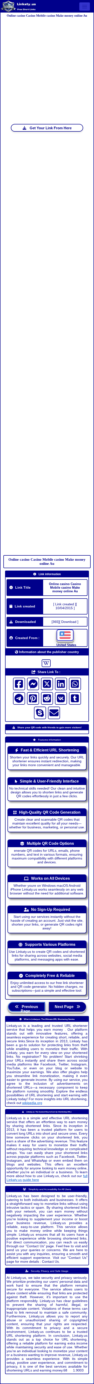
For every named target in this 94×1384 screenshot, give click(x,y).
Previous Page (28, 1008)
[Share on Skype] (40, 713)
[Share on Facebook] (19, 684)
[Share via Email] (54, 713)
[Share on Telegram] (19, 698)
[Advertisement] (47, 66)
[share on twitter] (47, 684)
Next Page (65, 1007)
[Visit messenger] (33, 684)
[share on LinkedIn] (61, 684)
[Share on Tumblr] (75, 698)
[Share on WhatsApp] (75, 684)
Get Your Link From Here (50, 128)
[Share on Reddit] (47, 698)
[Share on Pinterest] (33, 698)
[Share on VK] (61, 698)
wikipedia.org (32, 1103)
